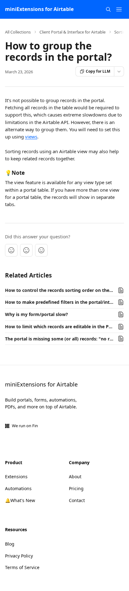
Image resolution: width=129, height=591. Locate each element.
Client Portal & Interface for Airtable (72, 32)
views (31, 136)
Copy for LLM (98, 71)
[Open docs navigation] (119, 9)
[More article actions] (119, 71)
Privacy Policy (19, 556)
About (75, 477)
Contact (77, 500)
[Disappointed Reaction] (11, 250)
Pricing (76, 488)
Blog (9, 544)
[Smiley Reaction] (41, 250)
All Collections (18, 32)
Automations (18, 488)
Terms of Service (22, 567)
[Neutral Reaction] (26, 250)
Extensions (16, 477)
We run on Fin (25, 425)
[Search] (108, 9)
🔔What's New (20, 500)
